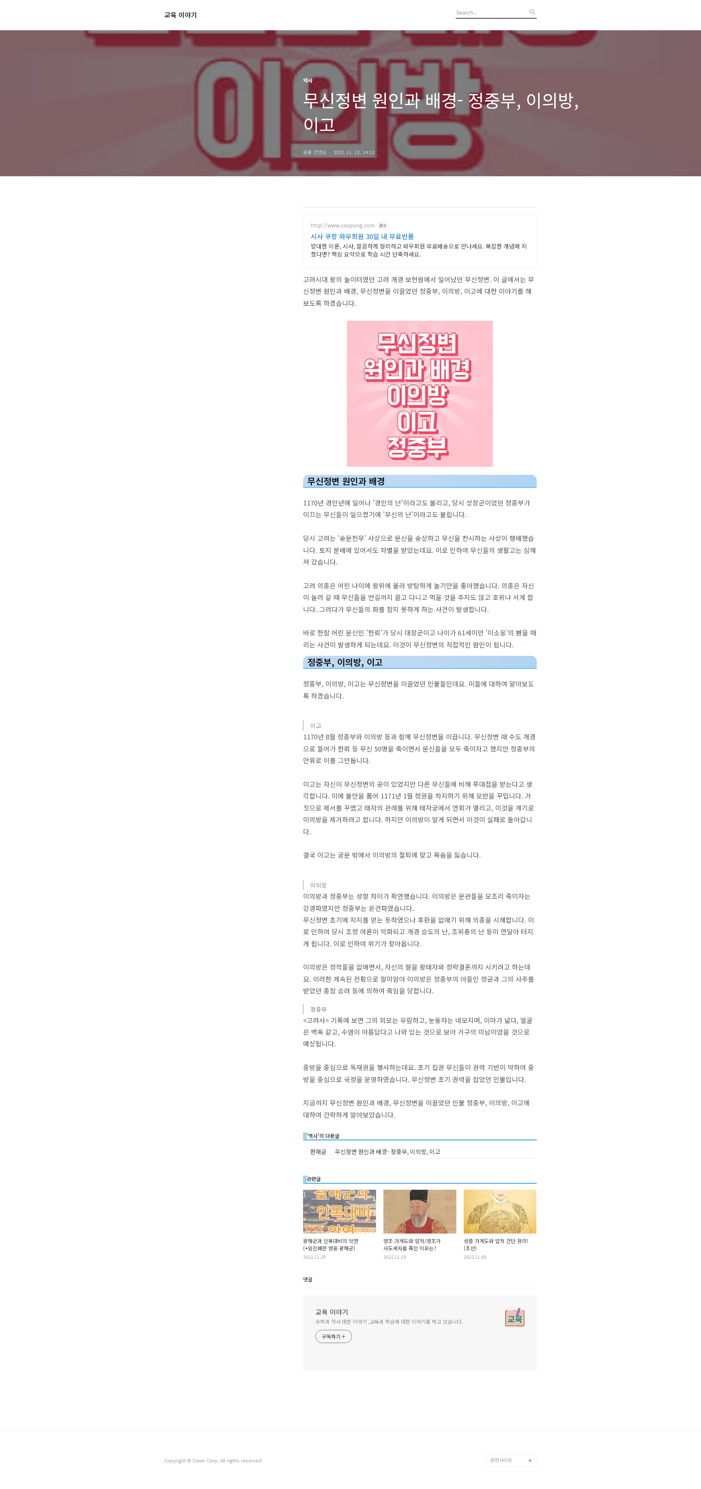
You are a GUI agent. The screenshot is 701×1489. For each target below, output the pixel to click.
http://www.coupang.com (343, 225)
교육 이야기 (180, 15)
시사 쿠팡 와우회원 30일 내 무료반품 (362, 236)
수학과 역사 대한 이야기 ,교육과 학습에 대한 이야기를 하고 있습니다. (389, 1321)
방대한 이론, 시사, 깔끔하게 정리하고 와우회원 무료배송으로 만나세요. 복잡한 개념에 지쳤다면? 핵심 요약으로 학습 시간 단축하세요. (419, 250)
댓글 (308, 1279)
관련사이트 (501, 1460)
